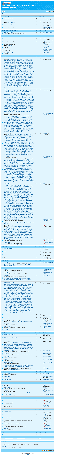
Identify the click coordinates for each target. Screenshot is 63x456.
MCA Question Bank (26, 175)
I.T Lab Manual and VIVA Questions (12, 233)
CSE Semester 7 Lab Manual (20, 231)
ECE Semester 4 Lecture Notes (19, 91)
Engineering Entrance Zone (8, 362)
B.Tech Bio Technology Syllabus (22, 78)
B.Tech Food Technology (12, 79)
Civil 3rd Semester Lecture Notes (18, 98)
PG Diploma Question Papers (21, 300)
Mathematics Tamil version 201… (48, 390)
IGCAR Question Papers (9, 346)
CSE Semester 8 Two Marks (25, 120)
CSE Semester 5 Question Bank (28, 162)
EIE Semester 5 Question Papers (9, 199)
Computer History (7, 272)
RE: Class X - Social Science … (47, 384)
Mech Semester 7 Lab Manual (11, 236)
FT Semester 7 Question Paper (17, 198)
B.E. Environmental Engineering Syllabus (15, 75)
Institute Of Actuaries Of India (9, 290)
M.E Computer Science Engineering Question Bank (21, 180)
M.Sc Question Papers (13, 300)
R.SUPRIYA (45, 276)
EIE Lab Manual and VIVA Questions (22, 236)
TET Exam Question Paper (23, 342)
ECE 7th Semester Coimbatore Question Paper (15, 221)
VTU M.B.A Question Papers (11, 308)
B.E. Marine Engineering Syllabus (20, 61)
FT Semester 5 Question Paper (25, 197)
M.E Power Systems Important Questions (17, 154)
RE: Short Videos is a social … (47, 416)
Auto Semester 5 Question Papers (15, 201)
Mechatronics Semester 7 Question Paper (19, 205)
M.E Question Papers (18, 213)
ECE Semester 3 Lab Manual (24, 227)
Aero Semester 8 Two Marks (11, 129)
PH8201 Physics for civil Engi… (47, 156)
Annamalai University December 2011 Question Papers (21, 285)
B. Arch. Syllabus (13, 73)
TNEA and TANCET (7, 242)
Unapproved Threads (7, 40)
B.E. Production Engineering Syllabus (16, 62)
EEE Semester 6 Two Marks (25, 118)
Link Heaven (6, 425)
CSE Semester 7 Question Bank (19, 163)
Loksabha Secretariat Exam (27, 346)
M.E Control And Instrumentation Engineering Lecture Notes (21, 110)
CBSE (21, 347)
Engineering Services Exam (27, 347)
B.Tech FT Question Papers (22, 196)
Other (3, 409)
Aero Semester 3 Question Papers (12, 202)
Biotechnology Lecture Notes (28, 108)
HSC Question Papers (7, 394)
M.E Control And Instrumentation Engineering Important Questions (18, 153)
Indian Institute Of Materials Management (27, 289)
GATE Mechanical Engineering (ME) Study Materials (22, 364)
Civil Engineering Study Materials (27, 277)
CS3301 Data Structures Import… (48, 132)
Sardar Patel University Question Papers (20, 297)
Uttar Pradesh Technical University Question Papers (24, 304)
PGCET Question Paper (20, 366)
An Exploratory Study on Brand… (48, 373)
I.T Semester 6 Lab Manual (20, 234)
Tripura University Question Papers (28, 301)
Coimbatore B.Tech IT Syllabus (21, 83)
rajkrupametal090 (46, 50)
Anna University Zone (5, 56)
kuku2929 (45, 414)
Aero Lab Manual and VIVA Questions (20, 237)
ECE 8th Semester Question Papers (12, 187)
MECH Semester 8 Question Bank (25, 169)
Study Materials (6, 275)
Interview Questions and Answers (9, 334)
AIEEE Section (16, 365)
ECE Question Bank (29, 158)
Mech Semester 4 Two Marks (23, 124)
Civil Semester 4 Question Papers (26, 195)
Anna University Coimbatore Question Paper (11, 219)
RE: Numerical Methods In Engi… (48, 282)
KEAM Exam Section (7, 366)
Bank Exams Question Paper (15, 343)
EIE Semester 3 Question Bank (24, 173)
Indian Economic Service (25, 348)
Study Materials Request (8, 399)
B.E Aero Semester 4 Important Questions (24, 147)
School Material (6, 384)
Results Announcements (8, 326)
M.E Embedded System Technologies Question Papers (18, 216)
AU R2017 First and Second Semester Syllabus (23, 81)
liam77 (45, 18)
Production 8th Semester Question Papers (24, 211)
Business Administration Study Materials (15, 277)
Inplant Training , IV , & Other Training (10, 337)
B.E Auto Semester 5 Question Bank (14, 170)
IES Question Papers (30, 365)
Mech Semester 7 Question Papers (26, 192)
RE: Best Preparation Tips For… (47, 334)
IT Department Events (15, 264)
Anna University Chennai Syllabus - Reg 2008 (23, 73)
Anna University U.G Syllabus (12, 59)
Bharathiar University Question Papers (24, 286)
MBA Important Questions (8, 152)
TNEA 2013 (23, 244)
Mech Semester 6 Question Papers (15, 192)
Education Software (7, 314)
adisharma (45, 314)
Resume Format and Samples (9, 350)
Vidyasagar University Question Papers (15, 309)
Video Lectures (6, 367)
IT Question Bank (8, 164)
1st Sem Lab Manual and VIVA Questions (14, 226)
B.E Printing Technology (13, 218)
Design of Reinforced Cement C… (48, 40)
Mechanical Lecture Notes (27, 99)
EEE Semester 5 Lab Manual (12, 229)
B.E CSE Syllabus (15, 74)
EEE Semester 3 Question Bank (20, 160)
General (3, 36)
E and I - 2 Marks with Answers (11, 122)
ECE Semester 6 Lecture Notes (11, 92)
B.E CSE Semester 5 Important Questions (17, 140)
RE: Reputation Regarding (47, 256)
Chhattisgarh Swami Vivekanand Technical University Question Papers (14, 287)
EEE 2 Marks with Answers (16, 117)
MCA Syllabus (25, 85)
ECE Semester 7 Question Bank (21, 159)
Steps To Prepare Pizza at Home (48, 419)
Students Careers (4, 332)
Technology (6, 49)
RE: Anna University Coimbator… (48, 219)
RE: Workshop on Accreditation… (48, 262)
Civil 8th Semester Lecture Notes (17, 99)
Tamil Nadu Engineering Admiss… (48, 242)
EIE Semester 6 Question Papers (20, 199)
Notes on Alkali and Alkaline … (47, 353)
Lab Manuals (6, 224)
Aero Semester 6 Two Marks (20, 128)
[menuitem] (3, 11)
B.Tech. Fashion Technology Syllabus (16, 70)
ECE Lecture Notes (29, 90)
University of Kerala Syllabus (22, 271)
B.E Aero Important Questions (12, 147)
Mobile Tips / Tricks (7, 411)
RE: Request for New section (47, 26)
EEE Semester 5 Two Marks (16, 118)
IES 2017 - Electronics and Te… (47, 362)
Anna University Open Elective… (47, 269)
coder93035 (46, 417)
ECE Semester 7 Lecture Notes (21, 92)
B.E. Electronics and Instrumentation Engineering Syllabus (12, 66)
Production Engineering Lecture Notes (10, 109)
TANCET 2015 (10, 244)
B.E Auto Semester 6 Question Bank (26, 170)
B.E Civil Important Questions (12, 145)
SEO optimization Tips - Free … (47, 422)
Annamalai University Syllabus (12, 271)
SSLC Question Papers (8, 390)
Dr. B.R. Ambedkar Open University (14, 288)
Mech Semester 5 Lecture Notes (29, 100)
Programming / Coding (8, 422)
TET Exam (9, 342)
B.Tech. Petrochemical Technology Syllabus (23, 72)
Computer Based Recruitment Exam (26, 344)
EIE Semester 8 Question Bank (17, 175)
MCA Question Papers (10, 297)
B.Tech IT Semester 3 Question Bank (18, 164)
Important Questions (7, 132)
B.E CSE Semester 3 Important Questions (17, 139)
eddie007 (45, 388)
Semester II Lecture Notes (21, 90)
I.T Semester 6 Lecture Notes (11, 97)
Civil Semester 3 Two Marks (21, 126)
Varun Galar (46, 47)
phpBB (25, 453)
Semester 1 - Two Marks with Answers (14, 115)
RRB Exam (15, 346)
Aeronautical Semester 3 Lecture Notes (24, 101)
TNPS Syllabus (11, 348)
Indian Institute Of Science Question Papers (22, 292)
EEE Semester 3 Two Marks (25, 117)
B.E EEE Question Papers (22, 187)
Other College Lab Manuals (8, 319)
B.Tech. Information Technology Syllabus (21, 67)
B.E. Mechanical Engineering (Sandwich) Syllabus (25, 64)
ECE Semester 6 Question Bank (11, 159)
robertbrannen (46, 38)
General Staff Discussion (8, 248)
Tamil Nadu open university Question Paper (16, 298)
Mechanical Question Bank (17, 167)
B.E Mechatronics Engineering (11, 78)
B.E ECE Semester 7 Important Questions (21, 143)
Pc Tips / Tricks (6, 416)
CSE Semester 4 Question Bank (17, 162)
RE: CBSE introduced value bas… (48, 387)
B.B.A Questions (19, 299)
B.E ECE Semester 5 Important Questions (24, 142)
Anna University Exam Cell (8, 239)
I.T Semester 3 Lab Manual (22, 233)
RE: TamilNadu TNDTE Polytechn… (48, 326)
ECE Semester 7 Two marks (25, 116)
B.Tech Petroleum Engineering (17, 80)
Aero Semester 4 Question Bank (11, 172)
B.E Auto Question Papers (21, 200)
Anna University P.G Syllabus (18, 85)
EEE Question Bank (12, 160)
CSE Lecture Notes (22, 94)
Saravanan (45, 157)
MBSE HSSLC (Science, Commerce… (48, 394)
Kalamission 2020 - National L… (48, 376)
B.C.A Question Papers (13, 299)
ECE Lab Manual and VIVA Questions (13, 227)
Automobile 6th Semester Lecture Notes (23, 104)
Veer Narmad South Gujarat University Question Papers (21, 310)
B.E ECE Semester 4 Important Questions (10, 142)
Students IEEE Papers (7, 379)
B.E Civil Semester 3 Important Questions (24, 145)
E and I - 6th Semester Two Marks (28, 123)
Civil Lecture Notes (9, 98)
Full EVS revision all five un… (47, 367)
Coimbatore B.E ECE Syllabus (21, 82)
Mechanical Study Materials (22, 279)
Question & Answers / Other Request (10, 402)
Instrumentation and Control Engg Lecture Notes (24, 109)
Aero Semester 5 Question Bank (22, 172)
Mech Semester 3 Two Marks (13, 124)
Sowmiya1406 (46, 114)
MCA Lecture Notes (21, 112)
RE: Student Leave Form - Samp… (48, 239)
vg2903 (45, 327)
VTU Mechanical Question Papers (25, 306)
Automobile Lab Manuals (25, 321)
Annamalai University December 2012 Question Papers (18, 284)
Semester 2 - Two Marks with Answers (27, 115)
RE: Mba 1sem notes (46, 399)
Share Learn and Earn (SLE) (8, 24)
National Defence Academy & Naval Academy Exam (11, 347)
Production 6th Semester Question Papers (24, 210)
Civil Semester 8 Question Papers (12, 196)
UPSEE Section (27, 366)
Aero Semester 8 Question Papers (12, 204)
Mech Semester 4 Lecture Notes (18, 100)
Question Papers (7, 183)
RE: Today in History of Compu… (48, 272)
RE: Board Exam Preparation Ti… (48, 323)
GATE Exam (20, 346)
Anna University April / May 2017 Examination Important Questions (17, 135)
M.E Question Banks (16, 179)
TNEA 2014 (15, 244)
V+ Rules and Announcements (9, 18)
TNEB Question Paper (17, 348)
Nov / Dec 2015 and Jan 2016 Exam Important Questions (19, 137)
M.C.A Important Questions (17, 152)
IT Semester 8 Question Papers (25, 194)
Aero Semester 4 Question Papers (23, 202)
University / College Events (6, 260)
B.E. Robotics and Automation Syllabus (10, 65)
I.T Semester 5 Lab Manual (11, 234)
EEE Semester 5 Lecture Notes (11, 93)
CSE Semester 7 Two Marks (16, 120)
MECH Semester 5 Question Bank (20, 168)
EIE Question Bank (15, 173)
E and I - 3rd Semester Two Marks (22, 122)
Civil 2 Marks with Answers (12, 126)
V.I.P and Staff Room (5, 246)
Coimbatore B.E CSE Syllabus (11, 83)
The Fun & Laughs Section (8, 52)
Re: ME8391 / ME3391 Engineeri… (48, 113)
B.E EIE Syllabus (13, 77)
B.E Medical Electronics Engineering (22, 79)
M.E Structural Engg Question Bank (25, 179)
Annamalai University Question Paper (14, 283)
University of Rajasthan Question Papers (24, 303)
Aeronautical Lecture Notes (13, 101)
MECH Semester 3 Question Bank (27, 167)
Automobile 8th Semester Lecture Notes (23, 105)
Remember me (35, 438)
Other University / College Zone (7, 267)
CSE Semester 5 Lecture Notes (21, 95)
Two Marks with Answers (8, 113)
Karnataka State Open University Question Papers (14, 294)
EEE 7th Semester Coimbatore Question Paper (16, 222)
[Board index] (7, 3)
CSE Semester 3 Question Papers (20, 189)
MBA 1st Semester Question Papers (24, 212)
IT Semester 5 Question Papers (22, 193)
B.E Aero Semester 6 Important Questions (22, 148)
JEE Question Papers (23, 365)
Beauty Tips (6, 414)
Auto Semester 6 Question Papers (26, 201)
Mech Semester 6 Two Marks (13, 125)
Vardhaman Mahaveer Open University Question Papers (12, 311)
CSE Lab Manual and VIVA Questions (12, 230)
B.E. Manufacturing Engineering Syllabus (13, 63)
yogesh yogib (46, 21)
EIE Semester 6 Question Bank (24, 174)
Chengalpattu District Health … (47, 356)
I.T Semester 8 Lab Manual (8, 235)
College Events (6, 262)
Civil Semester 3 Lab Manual (23, 232)
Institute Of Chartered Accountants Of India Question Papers (18, 291)
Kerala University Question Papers (15, 293)
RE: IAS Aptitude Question (47, 46)
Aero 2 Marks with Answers (20, 127)
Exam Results (6, 329)
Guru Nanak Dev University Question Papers (13, 289)
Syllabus (5, 58)
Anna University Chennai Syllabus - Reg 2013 (24, 59)
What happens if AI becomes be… (48, 49)
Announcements (6, 323)
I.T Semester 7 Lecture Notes (21, 97)
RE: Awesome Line (46, 52)
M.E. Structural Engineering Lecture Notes (22, 111)
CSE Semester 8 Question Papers (18, 190)
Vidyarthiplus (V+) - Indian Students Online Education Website (18, 6)
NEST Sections (13, 366)
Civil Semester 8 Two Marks (11, 127)
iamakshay (45, 44)
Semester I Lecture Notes (12, 90)
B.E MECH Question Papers (29, 190)
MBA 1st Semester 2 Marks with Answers (13, 130)
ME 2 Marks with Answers (18, 131)
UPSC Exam (22, 343)
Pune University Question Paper (17, 296)
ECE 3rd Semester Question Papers (12, 185)
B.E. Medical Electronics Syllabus (16, 68)
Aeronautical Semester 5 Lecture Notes (23, 102)
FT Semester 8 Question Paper (28, 198)
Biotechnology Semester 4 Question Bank (20, 177)
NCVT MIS (45, 324)
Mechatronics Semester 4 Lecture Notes (20, 106)
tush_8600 (45, 257)
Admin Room (6, 251)
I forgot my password (29, 438)
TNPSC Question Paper (18, 345)
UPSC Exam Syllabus (28, 343)
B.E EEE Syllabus (9, 74)
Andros (45, 58)
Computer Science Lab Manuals (17, 322)
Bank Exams (30, 342)
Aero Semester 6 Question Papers (18, 203)
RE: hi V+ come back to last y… (47, 248)
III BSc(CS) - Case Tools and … (47, 275)
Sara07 (29, 447)
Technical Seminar (7, 376)
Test (4, 434)
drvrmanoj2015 (46, 368)
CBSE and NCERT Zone (8, 387)
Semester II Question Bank (21, 158)
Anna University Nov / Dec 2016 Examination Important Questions (18, 134)
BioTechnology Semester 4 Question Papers (16, 206)
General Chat (6, 43)
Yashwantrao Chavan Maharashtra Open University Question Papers (14, 312)
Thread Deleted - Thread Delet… (48, 428)
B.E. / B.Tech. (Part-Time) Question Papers (24, 217)
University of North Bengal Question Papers (11, 303)
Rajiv (44, 41)
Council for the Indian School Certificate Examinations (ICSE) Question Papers (18, 392)
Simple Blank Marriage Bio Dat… (48, 350)
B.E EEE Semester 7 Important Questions (14, 144)
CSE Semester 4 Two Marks (16, 119)
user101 (45, 273)
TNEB (7, 348)
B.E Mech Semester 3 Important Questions (17, 149)
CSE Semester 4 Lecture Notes (11, 95)
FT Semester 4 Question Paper (14, 197)
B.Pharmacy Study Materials (13, 280)
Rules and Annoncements (6, 16)
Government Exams (7, 340)
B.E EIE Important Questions (15, 151)
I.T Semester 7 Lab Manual (29, 234)
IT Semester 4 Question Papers (11, 193)
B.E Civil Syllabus (27, 74)
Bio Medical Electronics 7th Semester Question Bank (21, 178)
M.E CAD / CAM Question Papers (15, 215)
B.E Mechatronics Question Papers (23, 204)
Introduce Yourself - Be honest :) (9, 38)
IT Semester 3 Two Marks (15, 121)
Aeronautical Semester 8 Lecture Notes (19, 103)
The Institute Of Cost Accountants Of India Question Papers (13, 302)
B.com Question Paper (27, 298)
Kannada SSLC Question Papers (24, 392)
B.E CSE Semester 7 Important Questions (17, 141)
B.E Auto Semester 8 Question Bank (19, 171)
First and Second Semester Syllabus (17, 60)
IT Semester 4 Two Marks (24, 121)
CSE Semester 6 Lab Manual (11, 231)
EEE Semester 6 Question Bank (24, 161)
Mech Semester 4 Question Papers (20, 191)
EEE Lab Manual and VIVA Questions (12, 228)
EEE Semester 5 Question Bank (14, 161)
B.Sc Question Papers (26, 299)
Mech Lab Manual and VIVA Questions (19, 235)
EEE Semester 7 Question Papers (18, 188)
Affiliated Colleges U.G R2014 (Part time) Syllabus (18, 84)
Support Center (6, 405)
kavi (44, 420)
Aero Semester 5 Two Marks (11, 128)
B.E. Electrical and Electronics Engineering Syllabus (24, 65)
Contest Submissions (11, 22)
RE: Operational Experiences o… (48, 379)
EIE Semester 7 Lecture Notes (18, 108)
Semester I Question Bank (12, 158)
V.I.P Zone (5, 256)
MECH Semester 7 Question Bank (14, 169)
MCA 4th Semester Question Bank (11, 176)
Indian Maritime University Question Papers (20, 290)
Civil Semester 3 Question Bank (11, 166)
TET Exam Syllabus (15, 342)
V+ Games (5, 46)
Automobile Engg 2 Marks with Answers (22, 129)
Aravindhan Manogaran (47, 27)
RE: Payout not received (46, 405)
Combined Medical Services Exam (15, 344)
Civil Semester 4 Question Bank (21, 166)
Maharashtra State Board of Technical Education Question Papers (17, 295)
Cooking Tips (6, 419)
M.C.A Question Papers (10, 213)
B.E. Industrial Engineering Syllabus (12, 64)
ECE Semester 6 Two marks (16, 116)
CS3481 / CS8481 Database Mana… (48, 224)
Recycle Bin (6, 428)
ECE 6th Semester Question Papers (18, 186)
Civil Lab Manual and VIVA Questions (12, 232)
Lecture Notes (6, 89)
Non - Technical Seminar (8, 373)
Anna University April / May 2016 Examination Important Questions (17, 138)
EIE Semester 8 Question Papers (12, 200)
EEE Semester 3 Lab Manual (23, 228)
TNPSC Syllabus (11, 345)
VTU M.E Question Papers (20, 308)
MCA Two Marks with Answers (9, 131)
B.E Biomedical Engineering (20, 77)
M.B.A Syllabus (20, 86)
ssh (44, 254)
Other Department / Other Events (12, 265)
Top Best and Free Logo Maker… (48, 425)
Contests (5, 21)
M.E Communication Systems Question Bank (26, 181)
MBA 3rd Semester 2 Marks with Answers (27, 130)
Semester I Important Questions (28, 138)
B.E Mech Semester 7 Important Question (17, 150)
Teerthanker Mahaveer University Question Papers (14, 301)
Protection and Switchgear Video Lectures (14, 369)
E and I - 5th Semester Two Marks (16, 123)
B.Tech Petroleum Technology (11, 71)
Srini (44, 24)
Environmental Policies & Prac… (48, 359)
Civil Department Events (23, 264)
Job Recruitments (7, 356)
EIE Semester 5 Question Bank (14, 174)
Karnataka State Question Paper (13, 392)
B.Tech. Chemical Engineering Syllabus (16, 69)
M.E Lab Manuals (29, 237)
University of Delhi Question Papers (22, 305)
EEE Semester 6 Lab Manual (21, 229)
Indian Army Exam (25, 345)
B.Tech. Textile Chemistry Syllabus (22, 71)
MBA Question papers (14, 212)
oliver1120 (45, 220)
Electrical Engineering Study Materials (24, 278)
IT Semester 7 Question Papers (14, 194)
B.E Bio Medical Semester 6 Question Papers (13, 208)
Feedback (5, 26)
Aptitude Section (7, 353)
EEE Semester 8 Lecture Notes (13, 94)
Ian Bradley (29, 452)
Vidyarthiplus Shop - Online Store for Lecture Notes (10, 30)
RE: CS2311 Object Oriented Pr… (48, 183)
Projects (5, 359)
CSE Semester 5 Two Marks (25, 119)
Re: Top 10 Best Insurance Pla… (48, 43)
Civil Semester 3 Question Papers (15, 195)
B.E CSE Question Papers (10, 189)
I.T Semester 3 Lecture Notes (11, 96)
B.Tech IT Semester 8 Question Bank (21, 165)
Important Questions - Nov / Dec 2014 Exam (16, 136)
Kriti (44, 391)
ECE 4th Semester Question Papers (23, 185)
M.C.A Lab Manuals (11, 237)
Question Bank (6, 156)
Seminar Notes (4, 371)
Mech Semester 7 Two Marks (23, 125)
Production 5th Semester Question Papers (10, 210)
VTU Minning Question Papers (21, 307)
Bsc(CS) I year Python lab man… (48, 319)
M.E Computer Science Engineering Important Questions (18, 152)
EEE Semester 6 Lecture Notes (21, 93)
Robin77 (45, 385)
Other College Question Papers (9, 282)
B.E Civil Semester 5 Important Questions (21, 146)
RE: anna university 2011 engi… (47, 402)
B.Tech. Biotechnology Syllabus (28, 69)
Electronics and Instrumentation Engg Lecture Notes (24, 107)
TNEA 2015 (19, 244)
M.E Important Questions (26, 152)
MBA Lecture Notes (14, 112)
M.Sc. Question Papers (13, 217)
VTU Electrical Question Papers (14, 306)
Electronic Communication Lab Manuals (14, 321)
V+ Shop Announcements (8, 32)
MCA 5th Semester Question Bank (22, 176)
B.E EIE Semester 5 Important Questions (27, 151)
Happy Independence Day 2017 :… (48, 32)
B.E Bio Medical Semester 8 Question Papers (13, 209)
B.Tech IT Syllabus (21, 74)
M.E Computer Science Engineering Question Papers (18, 214)
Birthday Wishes (10, 45)
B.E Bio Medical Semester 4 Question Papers (13, 207)
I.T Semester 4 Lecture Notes (21, 96)
